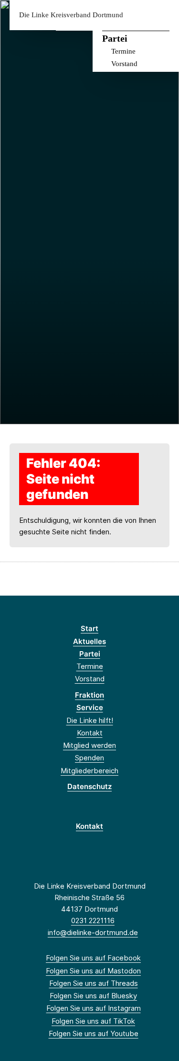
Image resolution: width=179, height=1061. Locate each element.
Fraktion (89, 695)
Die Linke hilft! (89, 720)
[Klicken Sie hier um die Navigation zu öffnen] (164, 15)
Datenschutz (89, 786)
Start (89, 628)
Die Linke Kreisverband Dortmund (71, 15)
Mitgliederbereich (89, 770)
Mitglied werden (89, 745)
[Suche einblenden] (138, 15)
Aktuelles (89, 641)
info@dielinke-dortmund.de (93, 932)
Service (89, 707)
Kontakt (90, 732)
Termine (123, 51)
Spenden (89, 757)
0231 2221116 (93, 920)
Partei (114, 38)
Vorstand (124, 64)
